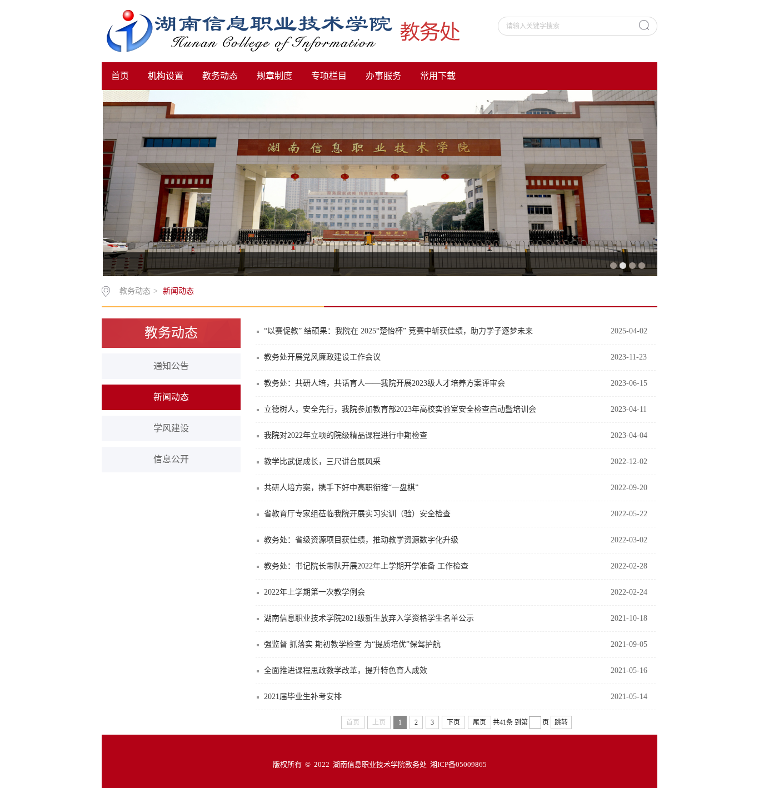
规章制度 (274, 76)
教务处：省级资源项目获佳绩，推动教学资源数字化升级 (361, 540)
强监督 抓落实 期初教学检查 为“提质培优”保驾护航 (352, 644)
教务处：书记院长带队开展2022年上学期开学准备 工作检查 (366, 566)
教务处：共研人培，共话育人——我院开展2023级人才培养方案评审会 (384, 383)
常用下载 (438, 76)
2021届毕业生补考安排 (303, 696)
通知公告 (171, 366)
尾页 (479, 722)
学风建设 (171, 428)
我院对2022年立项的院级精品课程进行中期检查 (345, 435)
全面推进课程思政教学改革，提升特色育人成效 (345, 670)
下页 (453, 722)
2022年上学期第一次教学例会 (314, 592)
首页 (120, 76)
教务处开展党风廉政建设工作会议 (322, 357)
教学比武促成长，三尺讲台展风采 (322, 461)
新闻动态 (178, 291)
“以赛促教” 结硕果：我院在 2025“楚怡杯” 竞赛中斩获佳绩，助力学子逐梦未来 (398, 331)
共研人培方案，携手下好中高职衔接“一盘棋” (341, 487)
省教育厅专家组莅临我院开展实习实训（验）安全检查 (357, 514)
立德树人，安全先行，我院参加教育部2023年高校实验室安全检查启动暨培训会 (400, 409)
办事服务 (383, 76)
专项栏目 (329, 76)
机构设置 (165, 76)
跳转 (561, 722)
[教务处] (288, 30)
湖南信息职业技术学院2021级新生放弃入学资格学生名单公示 (369, 618)
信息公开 (171, 459)
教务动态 (220, 76)
